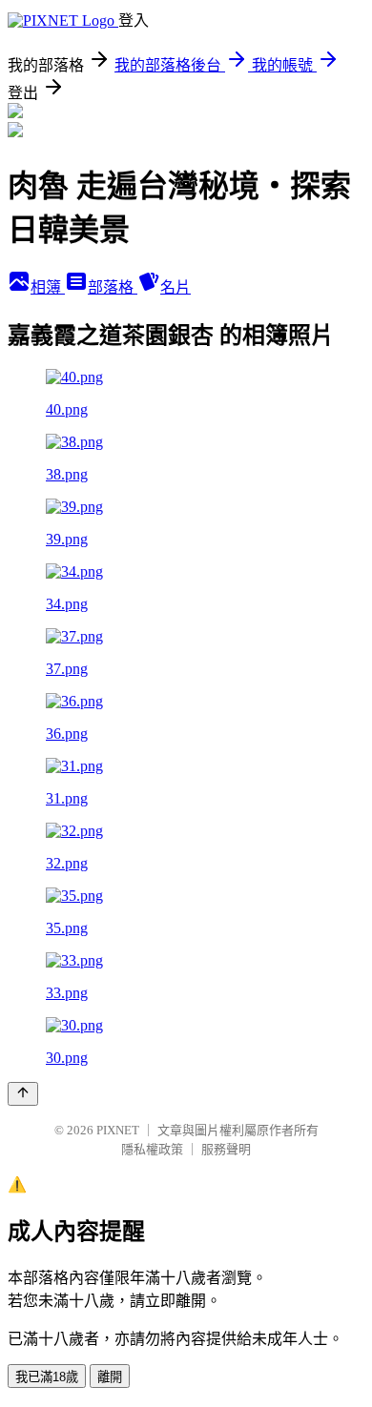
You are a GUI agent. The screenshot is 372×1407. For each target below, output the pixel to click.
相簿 (48, 287)
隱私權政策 (152, 1149)
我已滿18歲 (46, 1377)
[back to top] (23, 1094)
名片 (175, 287)
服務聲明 (226, 1149)
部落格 (112, 287)
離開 (109, 1377)
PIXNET (117, 1130)
